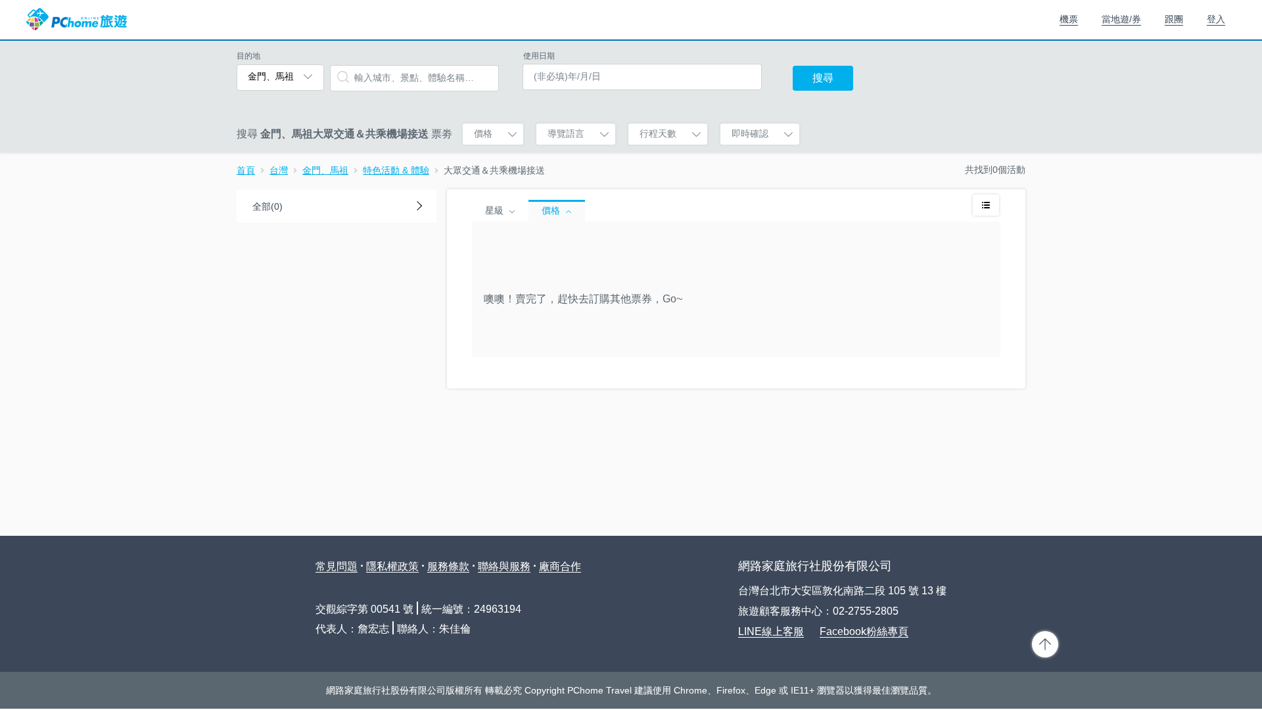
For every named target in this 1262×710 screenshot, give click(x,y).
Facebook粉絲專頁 (864, 631)
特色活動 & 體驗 (396, 170)
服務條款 (448, 566)
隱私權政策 (392, 566)
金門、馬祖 (325, 170)
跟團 (1174, 19)
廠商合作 (560, 566)
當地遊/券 (1121, 19)
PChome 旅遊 (76, 20)
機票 (1069, 19)
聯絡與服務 (504, 566)
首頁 (246, 170)
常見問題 (337, 566)
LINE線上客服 (771, 631)
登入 (1216, 19)
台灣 (278, 170)
